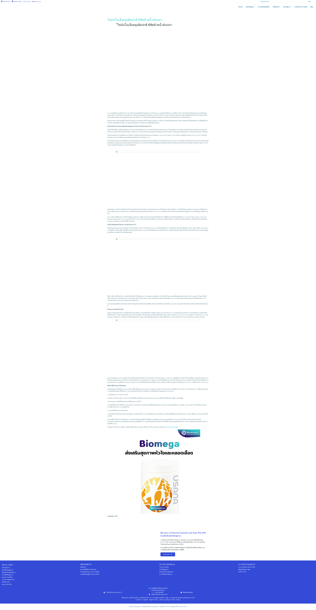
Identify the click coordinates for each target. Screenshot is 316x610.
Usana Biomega (173, 427)
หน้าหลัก (240, 7)
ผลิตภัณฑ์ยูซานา (250, 7)
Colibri (185, 606)
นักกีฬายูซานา (276, 7)
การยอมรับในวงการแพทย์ (300, 7)
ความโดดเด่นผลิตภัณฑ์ (264, 7)
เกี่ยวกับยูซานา (287, 7)
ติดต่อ (311, 7)
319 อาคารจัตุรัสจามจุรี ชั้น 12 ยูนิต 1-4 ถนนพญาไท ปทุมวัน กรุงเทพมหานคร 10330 (172, 597)
